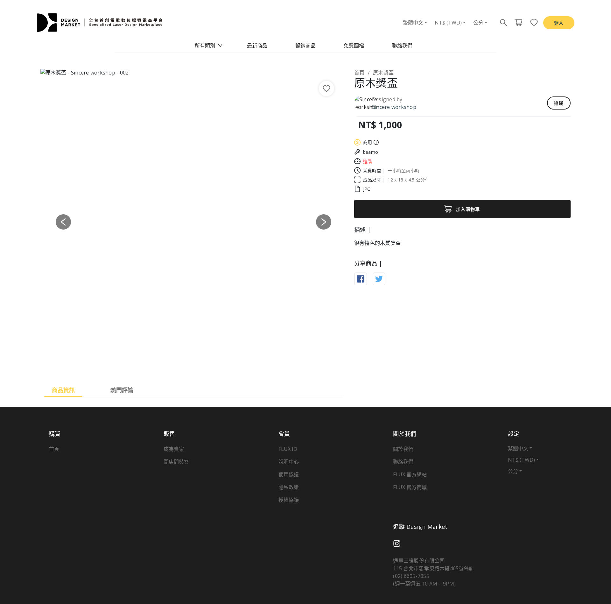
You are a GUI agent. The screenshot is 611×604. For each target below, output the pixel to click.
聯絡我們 (402, 45)
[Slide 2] (188, 366)
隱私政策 (288, 487)
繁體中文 (413, 22)
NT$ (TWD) (448, 22)
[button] (63, 222)
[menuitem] (209, 45)
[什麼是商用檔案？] (375, 142)
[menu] (305, 45)
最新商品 (257, 45)
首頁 (359, 72)
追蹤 (559, 103)
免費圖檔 (354, 45)
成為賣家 (174, 448)
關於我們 (403, 448)
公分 (478, 22)
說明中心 (288, 461)
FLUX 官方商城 (410, 487)
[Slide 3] (199, 366)
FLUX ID (287, 448)
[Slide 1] (176, 366)
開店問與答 (176, 461)
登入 (559, 23)
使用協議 (288, 474)
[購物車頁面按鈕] (518, 22)
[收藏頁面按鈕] (532, 22)
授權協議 (288, 499)
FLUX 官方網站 (410, 474)
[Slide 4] (210, 366)
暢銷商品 (305, 45)
